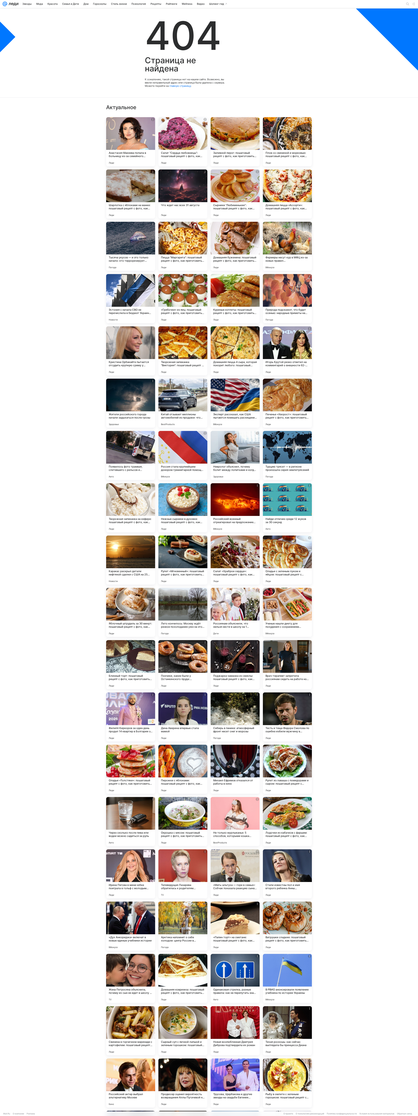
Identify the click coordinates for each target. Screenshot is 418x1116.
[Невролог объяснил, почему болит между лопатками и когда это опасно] (235, 455)
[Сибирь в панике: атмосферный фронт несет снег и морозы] (235, 716)
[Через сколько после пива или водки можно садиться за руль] (130, 821)
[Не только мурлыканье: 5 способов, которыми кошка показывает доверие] (235, 821)
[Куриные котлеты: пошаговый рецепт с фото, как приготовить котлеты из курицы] (235, 298)
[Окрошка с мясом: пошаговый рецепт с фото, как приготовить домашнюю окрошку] (182, 821)
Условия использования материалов (376, 1113)
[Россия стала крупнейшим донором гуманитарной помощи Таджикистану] (182, 455)
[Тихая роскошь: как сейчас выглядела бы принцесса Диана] (287, 1030)
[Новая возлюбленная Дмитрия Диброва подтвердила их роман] (235, 1030)
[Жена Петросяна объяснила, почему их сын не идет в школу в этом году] (130, 978)
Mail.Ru (6, 1113)
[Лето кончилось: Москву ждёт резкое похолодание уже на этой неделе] (182, 612)
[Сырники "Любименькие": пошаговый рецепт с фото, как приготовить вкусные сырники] (235, 193)
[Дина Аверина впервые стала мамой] (182, 716)
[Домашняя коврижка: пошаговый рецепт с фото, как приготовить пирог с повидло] (182, 978)
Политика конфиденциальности (342, 1113)
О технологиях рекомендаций (310, 1113)
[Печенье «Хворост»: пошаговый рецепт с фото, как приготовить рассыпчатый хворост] (287, 403)
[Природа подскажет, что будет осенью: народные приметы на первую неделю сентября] (287, 298)
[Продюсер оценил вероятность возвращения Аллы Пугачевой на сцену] (182, 1083)
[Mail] (5, 4)
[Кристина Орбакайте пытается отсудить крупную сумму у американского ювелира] (130, 350)
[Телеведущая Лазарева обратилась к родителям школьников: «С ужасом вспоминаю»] (182, 873)
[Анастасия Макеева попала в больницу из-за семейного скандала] (130, 141)
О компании (18, 1113)
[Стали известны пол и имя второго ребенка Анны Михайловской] (287, 873)
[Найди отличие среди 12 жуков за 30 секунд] (287, 507)
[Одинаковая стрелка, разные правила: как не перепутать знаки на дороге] (235, 978)
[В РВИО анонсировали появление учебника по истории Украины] (287, 978)
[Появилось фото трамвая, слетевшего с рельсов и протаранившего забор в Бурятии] (130, 455)
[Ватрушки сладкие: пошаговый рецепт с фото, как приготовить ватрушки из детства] (287, 926)
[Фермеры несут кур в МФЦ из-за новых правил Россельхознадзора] (287, 246)
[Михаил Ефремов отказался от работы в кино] (235, 769)
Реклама (31, 1113)
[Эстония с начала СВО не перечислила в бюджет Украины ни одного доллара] (130, 298)
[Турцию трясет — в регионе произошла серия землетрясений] (287, 455)
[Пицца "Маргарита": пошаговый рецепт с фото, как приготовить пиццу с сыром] (182, 246)
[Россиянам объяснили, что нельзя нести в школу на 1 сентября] (235, 612)
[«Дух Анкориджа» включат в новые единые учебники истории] (130, 926)
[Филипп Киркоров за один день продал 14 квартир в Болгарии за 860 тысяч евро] (130, 716)
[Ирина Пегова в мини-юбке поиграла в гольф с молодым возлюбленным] (130, 873)
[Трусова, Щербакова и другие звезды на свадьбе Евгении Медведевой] (235, 1083)
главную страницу (180, 85)
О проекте (288, 1113)
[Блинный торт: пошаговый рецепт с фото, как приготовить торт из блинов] (130, 664)
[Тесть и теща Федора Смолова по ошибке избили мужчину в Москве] (287, 716)
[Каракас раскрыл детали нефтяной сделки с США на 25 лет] (130, 560)
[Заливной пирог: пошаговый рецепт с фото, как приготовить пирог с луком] (235, 141)
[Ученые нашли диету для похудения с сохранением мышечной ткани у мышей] (287, 612)
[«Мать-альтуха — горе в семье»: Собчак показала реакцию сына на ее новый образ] (235, 873)
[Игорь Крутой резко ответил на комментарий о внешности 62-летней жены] (287, 350)
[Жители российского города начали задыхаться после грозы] (130, 403)
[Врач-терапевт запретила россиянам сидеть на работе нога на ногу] (287, 664)
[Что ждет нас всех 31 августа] (182, 193)
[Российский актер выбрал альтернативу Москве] (130, 1083)
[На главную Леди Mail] (12, 4)
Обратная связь (404, 1113)
